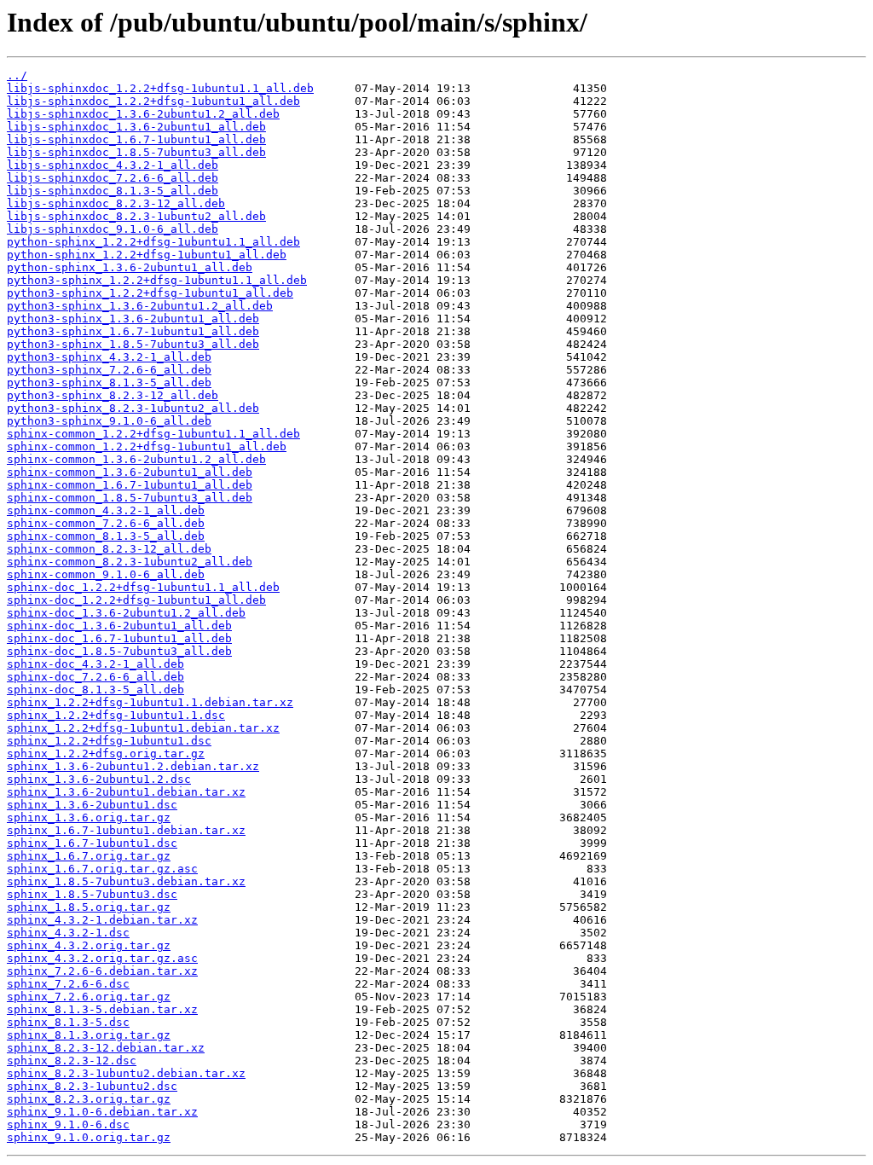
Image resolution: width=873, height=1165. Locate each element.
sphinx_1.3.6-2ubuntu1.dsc (92, 804)
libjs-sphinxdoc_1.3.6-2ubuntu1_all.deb (136, 126)
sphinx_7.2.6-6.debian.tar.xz (102, 971)
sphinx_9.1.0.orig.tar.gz (89, 1137)
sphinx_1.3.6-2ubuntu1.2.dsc (99, 779)
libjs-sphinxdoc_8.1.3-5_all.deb (112, 190)
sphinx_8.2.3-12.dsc (71, 1060)
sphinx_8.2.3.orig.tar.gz (89, 1099)
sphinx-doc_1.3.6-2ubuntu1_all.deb (119, 625)
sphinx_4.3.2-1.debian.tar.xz (102, 919)
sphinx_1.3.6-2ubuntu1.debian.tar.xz (126, 791)
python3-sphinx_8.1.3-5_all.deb (109, 382)
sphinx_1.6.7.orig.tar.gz (89, 855)
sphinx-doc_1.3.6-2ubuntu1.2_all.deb (126, 612)
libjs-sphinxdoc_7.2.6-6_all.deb (112, 177)
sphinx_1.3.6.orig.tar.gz (89, 817)
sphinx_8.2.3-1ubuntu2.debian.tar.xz (126, 1073)
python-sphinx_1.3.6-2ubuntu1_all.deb (129, 267)
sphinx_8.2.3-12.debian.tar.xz (106, 1047)
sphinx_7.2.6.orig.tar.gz (89, 996)
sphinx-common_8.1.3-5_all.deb (106, 536)
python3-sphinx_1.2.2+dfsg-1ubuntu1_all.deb (150, 293)
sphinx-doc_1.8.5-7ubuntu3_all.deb (119, 651)
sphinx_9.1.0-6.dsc (68, 1124)
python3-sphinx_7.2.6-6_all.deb (109, 369)
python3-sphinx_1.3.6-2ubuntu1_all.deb (133, 318)
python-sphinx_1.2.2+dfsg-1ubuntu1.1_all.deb (153, 241)
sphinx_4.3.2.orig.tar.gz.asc (102, 958)
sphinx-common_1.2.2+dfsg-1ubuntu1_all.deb (146, 446)
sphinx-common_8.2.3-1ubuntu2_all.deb (129, 561)
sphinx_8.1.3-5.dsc (68, 1022)
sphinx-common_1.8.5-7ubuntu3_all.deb (129, 497)
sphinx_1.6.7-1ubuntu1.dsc (92, 843)
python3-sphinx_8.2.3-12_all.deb (112, 395)
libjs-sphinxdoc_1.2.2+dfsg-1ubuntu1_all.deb (153, 101)
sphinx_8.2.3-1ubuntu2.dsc (92, 1086)
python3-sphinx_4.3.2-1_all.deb (109, 357)
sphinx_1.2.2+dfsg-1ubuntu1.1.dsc (116, 715)
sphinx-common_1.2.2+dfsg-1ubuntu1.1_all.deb (153, 433)
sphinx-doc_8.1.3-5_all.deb (95, 689)
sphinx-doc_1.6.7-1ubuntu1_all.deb (119, 638)
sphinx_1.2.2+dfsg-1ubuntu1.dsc (109, 740)
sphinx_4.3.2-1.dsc (68, 932)
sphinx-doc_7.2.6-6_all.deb (95, 676)
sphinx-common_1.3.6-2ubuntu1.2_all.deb (136, 459)
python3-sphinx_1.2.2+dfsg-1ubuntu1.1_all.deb (157, 280)
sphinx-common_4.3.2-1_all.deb (106, 510)
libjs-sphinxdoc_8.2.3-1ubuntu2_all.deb (136, 216)
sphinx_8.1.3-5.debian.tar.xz (102, 1009)
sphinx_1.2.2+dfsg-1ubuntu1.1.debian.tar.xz (150, 702)
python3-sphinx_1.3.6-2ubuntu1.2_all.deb (140, 305)
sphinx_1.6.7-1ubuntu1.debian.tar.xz (126, 830)
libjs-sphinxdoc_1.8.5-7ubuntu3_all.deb (136, 152)
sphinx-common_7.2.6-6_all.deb (106, 523)
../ (17, 75)
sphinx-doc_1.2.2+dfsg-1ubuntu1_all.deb (136, 600)
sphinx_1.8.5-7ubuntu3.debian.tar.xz (126, 881)
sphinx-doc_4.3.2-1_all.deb (95, 664)
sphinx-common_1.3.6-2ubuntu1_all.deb (129, 472)
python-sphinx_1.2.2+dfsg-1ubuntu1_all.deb (146, 254)
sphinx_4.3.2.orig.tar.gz (89, 945)
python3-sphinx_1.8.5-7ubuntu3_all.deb (133, 344)
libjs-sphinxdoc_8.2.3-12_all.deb (116, 203)
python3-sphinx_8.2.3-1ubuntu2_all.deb (133, 408)
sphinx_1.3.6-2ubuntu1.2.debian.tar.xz (133, 766)
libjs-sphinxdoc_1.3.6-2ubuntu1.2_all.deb (143, 113)
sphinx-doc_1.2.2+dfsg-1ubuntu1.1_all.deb (143, 587)
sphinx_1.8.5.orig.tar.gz (89, 907)
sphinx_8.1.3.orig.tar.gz (89, 1035)
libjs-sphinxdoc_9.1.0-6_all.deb (112, 229)
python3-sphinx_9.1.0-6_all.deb (109, 420)
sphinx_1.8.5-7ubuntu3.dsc (92, 894)
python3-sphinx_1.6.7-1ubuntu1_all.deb (133, 331)
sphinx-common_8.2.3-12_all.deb (109, 548)
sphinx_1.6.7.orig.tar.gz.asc (102, 868)
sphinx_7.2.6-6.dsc (68, 983)
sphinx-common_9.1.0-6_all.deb (106, 574)
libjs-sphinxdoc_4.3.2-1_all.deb (112, 165)
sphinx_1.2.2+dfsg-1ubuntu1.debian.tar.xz (143, 728)
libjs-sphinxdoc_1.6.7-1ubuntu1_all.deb (136, 139)
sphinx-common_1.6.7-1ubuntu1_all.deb (129, 484)
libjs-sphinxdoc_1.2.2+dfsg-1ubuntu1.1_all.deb (160, 88)
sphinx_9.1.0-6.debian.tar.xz (102, 1111)
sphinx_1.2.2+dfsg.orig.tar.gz (106, 753)
